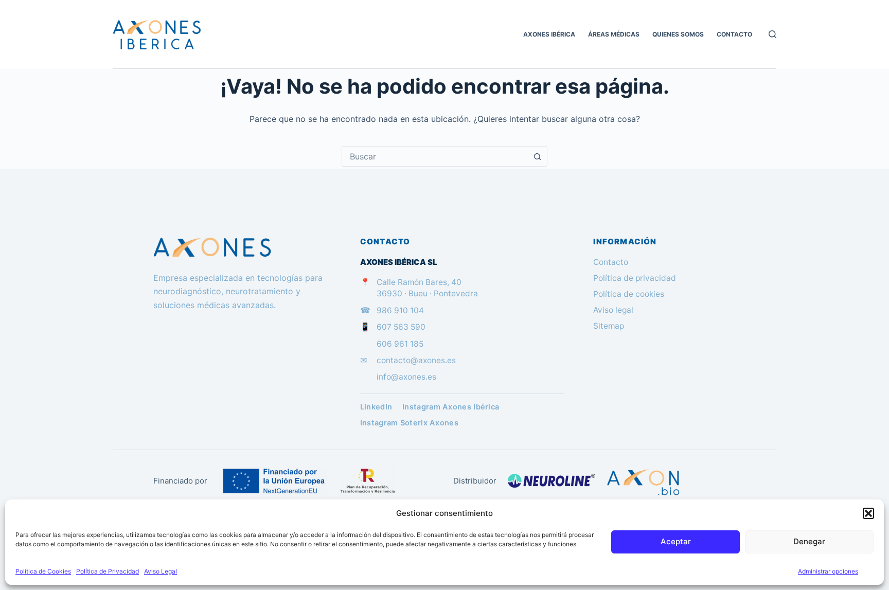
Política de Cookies (43, 571)
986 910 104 (400, 310)
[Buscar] (772, 34)
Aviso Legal (160, 571)
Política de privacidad (634, 278)
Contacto (734, 34)
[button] (868, 513)
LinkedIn (376, 407)
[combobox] (434, 156)
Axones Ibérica (549, 34)
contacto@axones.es (416, 360)
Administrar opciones (828, 571)
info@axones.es (406, 377)
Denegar (809, 541)
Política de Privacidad (107, 571)
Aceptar (676, 541)
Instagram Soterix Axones (409, 422)
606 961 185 (400, 344)
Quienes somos (678, 34)
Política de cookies (628, 294)
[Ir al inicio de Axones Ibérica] (242, 247)
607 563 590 (401, 327)
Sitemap (608, 326)
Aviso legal (613, 310)
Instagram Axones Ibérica (450, 407)
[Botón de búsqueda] (537, 156)
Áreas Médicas (613, 34)
